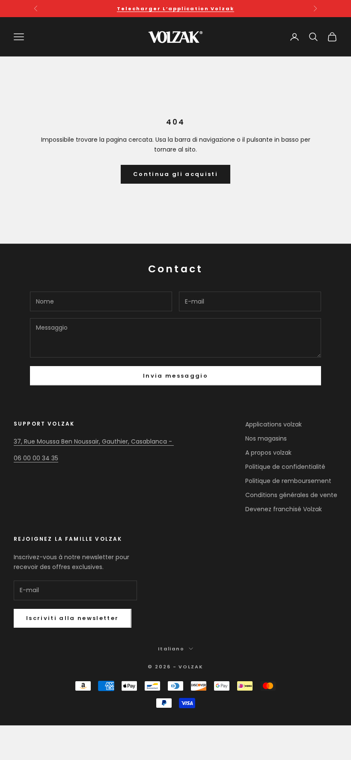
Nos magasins (266, 438)
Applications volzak (273, 424)
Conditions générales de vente (291, 495)
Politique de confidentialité (285, 466)
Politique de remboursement (288, 481)
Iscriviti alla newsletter (72, 618)
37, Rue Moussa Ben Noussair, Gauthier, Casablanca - (94, 441)
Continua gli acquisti (175, 174)
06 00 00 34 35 (36, 458)
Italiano (171, 648)
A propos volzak (268, 452)
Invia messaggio (175, 376)
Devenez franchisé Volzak (283, 509)
